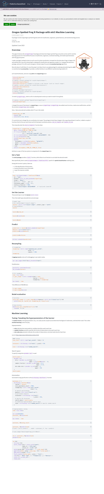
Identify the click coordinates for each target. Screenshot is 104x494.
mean (14, 306)
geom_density (18, 452)
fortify (16, 443)
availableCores (24, 267)
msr (20, 229)
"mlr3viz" (20, 93)
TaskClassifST (33, 175)
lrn (24, 204)
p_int (27, 360)
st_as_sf (19, 131)
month (28, 143)
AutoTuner (24, 382)
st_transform (20, 135)
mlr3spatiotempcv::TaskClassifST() (37, 160)
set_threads (16, 269)
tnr (26, 346)
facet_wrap (17, 454)
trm (29, 343)
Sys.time (19, 275)
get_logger (19, 260)
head (15, 115)
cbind (15, 138)
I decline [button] (13, 24)
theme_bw (16, 459)
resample (29, 276)
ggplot (16, 451)
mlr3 (22, 35)
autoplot (20, 239)
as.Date (25, 141)
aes (19, 451)
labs (15, 455)
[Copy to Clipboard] (91, 77)
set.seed (15, 414)
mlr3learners (21, 83)
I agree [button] (6, 24)
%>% (24, 113)
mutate (16, 139)
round (15, 308)
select (16, 116)
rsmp (26, 249)
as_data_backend (29, 178)
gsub (27, 449)
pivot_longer (18, 444)
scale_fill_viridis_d (20, 457)
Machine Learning (16, 35)
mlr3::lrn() (34, 195)
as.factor (23, 144)
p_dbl (34, 363)
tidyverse (20, 77)
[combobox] (100, 4)
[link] (29, 4)
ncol (35, 361)
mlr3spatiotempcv (23, 82)
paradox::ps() (28, 353)
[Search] (100, 4)
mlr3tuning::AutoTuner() (39, 377)
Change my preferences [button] (23, 24)
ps (20, 358)
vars (22, 454)
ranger (20, 88)
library (15, 77)
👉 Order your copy (52, 9)
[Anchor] (25, 45)
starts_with (30, 444)
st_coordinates (20, 136)
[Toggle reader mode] (98, 4)
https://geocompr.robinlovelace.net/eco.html (27, 335)
